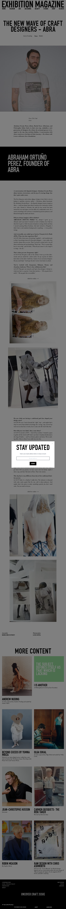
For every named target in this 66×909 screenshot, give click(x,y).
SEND (33, 463)
